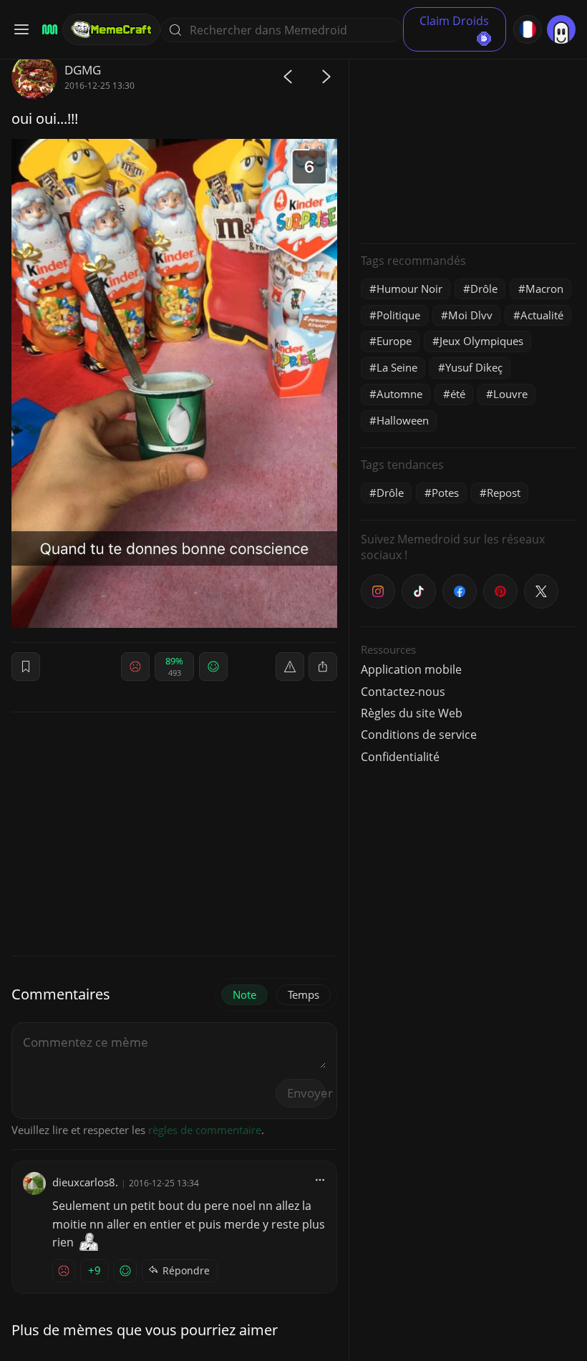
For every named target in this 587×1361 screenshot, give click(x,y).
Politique (398, 315)
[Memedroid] (47, 29)
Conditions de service (419, 734)
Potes (445, 492)
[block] (323, 666)
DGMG (82, 70)
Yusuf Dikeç (474, 367)
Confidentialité (400, 757)
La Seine (397, 367)
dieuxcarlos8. (85, 1182)
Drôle (484, 288)
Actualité (541, 315)
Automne (399, 394)
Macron (544, 288)
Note (244, 994)
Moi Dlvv (470, 315)
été (457, 394)
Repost (503, 492)
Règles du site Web (411, 713)
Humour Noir (409, 288)
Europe (394, 341)
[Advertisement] (468, 143)
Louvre (510, 394)
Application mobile (411, 669)
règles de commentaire (204, 1130)
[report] (290, 666)
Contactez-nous (403, 691)
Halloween (403, 420)
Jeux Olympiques (481, 341)
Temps (303, 994)
